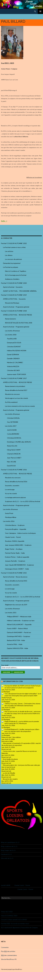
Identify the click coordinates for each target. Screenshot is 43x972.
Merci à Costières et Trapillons (15, 271)
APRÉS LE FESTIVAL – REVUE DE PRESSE (17, 315)
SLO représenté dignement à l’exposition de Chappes (19, 927)
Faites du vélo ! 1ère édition (11, 737)
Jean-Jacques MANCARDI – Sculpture (18, 545)
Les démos (8, 255)
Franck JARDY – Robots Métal (17, 628)
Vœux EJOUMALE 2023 (9, 916)
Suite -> (4, 221)
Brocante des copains (10, 779)
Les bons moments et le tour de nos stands (20, 406)
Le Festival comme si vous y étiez (14, 247)
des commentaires (9, 955)
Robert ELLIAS (12, 446)
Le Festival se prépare (10, 267)
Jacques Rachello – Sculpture (15, 561)
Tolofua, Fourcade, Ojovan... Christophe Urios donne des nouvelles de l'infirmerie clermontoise (22, 704)
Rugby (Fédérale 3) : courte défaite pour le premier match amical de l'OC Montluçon (22, 722)
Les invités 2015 (10, 612)
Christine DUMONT (14, 346)
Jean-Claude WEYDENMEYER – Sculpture (19, 565)
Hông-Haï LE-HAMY (14, 450)
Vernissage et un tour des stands (16, 398)
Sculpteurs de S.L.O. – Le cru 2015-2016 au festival (22, 501)
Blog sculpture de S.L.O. (9, 846)
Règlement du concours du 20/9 (16, 605)
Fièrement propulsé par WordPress (11, 969)
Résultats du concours (13, 478)
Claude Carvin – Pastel (13, 537)
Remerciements (10, 319)
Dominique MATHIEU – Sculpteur (18, 636)
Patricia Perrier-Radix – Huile (15, 553)
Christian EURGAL (13, 418)
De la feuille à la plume (10, 759)
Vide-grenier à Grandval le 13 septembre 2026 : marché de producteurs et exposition (21, 744)
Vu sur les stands (11, 493)
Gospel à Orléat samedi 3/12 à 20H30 (14, 919)
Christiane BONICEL (14, 438)
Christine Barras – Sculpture (14, 525)
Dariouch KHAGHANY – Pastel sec (19, 632)
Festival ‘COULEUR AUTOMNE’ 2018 (14, 311)
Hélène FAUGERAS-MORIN (16, 350)
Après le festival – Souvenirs (13, 287)
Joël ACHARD (12, 430)
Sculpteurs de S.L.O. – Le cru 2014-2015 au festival (22, 597)
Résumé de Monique (12, 303)
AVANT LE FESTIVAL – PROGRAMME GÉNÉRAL (20, 291)
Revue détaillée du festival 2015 (16, 581)
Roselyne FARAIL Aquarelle (14, 541)
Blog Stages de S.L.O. (8, 850)
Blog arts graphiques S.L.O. (10, 842)
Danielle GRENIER (13, 358)
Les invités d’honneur (12, 331)
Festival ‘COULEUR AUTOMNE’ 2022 (14, 243)
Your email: (5, 665)
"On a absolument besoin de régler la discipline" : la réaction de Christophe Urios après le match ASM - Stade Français (21, 696)
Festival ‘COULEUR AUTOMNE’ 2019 (14, 295)
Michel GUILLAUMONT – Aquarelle (19, 624)
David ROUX (11, 466)
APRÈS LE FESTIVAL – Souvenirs (14, 299)
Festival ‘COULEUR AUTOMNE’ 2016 (14, 470)
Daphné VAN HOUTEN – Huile (17, 648)
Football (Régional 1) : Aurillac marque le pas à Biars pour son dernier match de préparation (22, 730)
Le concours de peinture (13, 259)
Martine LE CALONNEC (15, 362)
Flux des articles (8, 951)
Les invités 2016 (8, 521)
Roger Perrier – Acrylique (13, 549)
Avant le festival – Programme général (16, 307)
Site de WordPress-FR (8, 959)
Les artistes (9, 251)
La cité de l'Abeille (9, 773)
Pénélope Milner (10, 517)
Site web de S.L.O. (7, 858)
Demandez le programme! (12, 263)
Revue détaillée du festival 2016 (16, 481)
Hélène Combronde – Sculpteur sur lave (20, 620)
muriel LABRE (5, 885)
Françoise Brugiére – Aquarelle (15, 529)
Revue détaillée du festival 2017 (16, 390)
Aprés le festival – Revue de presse (15, 577)
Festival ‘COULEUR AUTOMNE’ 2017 (14, 378)
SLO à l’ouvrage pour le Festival (15, 275)
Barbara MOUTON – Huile (16, 640)
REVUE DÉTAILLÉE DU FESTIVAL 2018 (18, 323)
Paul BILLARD (12, 339)
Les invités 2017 (10, 426)
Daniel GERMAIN (13, 354)
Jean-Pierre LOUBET (14, 458)
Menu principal (40, 11)
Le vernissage (10, 489)
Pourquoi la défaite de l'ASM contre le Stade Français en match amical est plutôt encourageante (23, 687)
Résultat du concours (12, 394)
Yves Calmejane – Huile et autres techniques (20, 533)
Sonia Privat (9, 513)
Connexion (5, 947)
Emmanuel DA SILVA (14, 343)
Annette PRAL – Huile (14, 644)
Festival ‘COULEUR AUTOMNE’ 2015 (14, 573)
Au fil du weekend (11, 402)
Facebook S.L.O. (6, 854)
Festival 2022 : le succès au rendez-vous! (15, 923)
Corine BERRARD (13, 434)
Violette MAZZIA (13, 366)
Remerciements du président (15, 386)
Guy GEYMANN (12, 422)
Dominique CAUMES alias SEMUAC (19, 442)
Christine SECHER (13, 370)
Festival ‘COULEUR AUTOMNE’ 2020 (14, 283)
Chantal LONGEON (13, 454)
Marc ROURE (11, 462)
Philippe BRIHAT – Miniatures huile (19, 616)
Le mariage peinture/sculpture (15, 497)
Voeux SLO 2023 (7, 912)
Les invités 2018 (10, 335)
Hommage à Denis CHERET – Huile (17, 569)
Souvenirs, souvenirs (12, 485)
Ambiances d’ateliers (12, 279)
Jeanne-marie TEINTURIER (16, 374)
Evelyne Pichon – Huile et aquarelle (17, 557)
